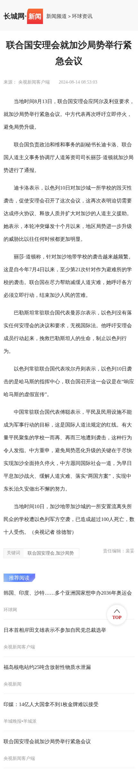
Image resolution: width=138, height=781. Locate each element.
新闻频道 (56, 16)
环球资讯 (82, 16)
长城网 (14, 16)
